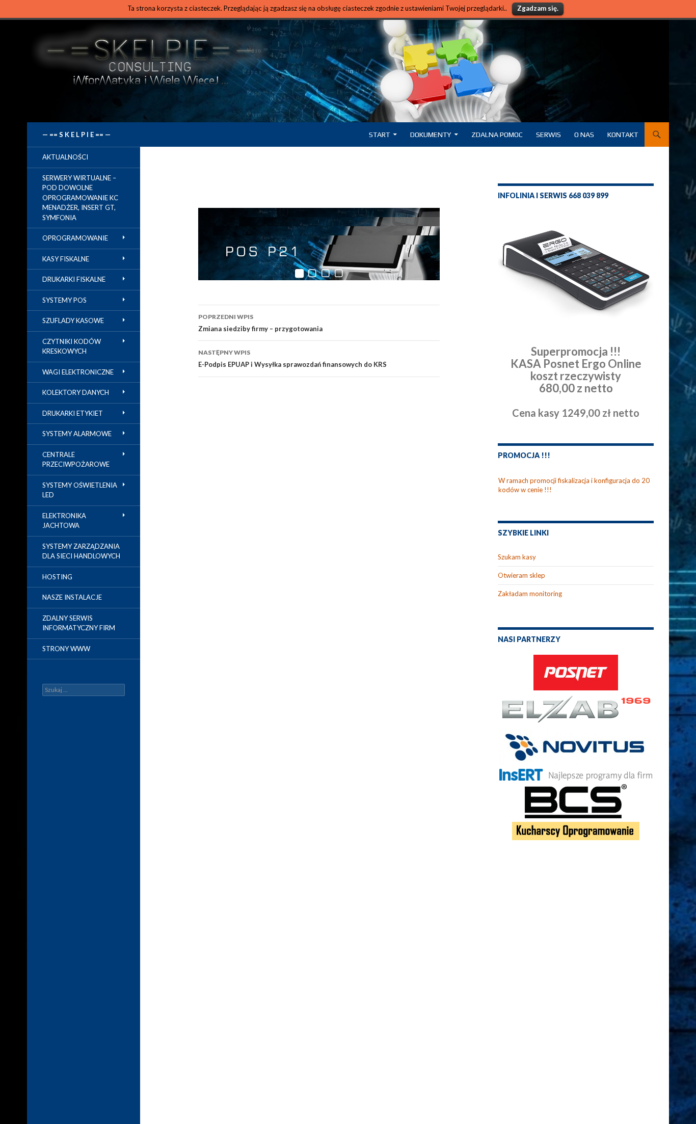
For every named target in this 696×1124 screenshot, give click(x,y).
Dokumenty (430, 134)
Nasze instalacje (72, 597)
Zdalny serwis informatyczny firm (78, 623)
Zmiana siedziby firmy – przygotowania (260, 323)
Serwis (548, 134)
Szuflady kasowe (73, 320)
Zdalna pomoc (497, 134)
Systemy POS (64, 300)
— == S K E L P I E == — (76, 134)
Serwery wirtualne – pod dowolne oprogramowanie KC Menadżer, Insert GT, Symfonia (80, 198)
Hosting (57, 577)
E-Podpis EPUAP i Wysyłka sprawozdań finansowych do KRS (292, 358)
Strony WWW (66, 649)
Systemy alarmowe (77, 434)
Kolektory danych (75, 392)
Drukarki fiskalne (73, 279)
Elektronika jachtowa (64, 521)
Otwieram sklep (521, 575)
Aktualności (65, 157)
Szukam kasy (517, 557)
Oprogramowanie (75, 238)
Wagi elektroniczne (78, 372)
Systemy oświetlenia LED (79, 490)
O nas (584, 134)
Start (379, 134)
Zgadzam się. (537, 8)
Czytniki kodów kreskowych (71, 346)
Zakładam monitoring (530, 594)
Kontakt (622, 134)
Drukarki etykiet (72, 413)
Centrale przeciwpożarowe (76, 459)
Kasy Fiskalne (65, 259)
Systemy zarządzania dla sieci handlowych (81, 551)
